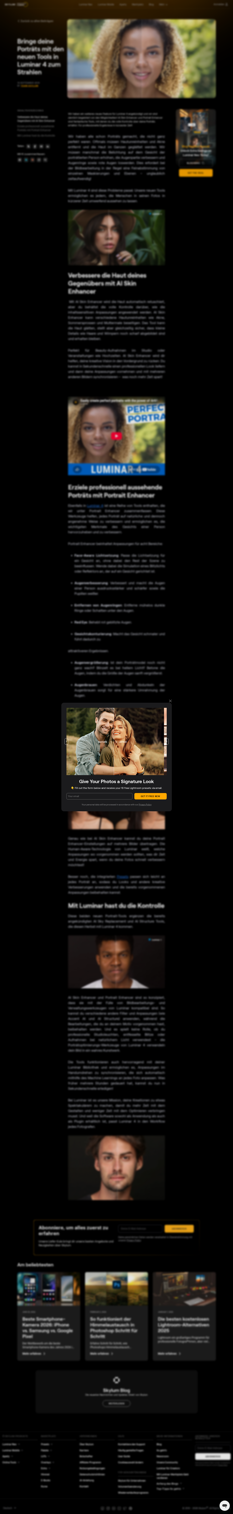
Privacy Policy (145, 804)
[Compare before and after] (116, 741)
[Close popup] (170, 701)
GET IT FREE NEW (150, 796)
